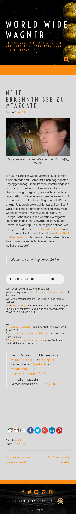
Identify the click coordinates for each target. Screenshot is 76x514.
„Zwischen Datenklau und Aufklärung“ (28, 333)
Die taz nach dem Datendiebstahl (26, 340)
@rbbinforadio (21, 360)
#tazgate (48, 360)
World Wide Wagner (38, 30)
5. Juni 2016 (47, 384)
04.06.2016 (19, 305)
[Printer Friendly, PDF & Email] (16, 430)
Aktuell (18, 440)
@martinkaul (20, 369)
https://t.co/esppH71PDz (29, 373)
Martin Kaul (61, 233)
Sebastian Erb (20, 237)
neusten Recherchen (51, 292)
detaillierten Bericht (50, 229)
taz (23, 443)
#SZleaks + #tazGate (19, 326)
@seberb (39, 364)
